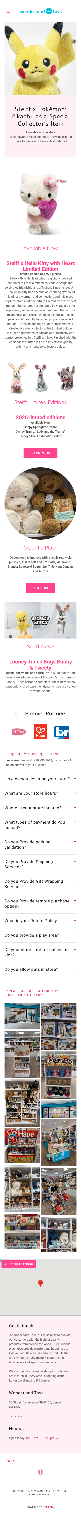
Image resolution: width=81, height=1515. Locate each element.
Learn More (40, 452)
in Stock (40, 587)
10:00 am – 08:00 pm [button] (40, 1438)
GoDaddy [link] (48, 1507)
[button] (10, 11)
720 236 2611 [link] (18, 1416)
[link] (40, 11)
